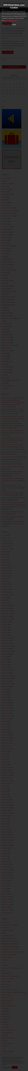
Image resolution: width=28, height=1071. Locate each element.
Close (14, 24)
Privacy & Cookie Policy (10, 20)
